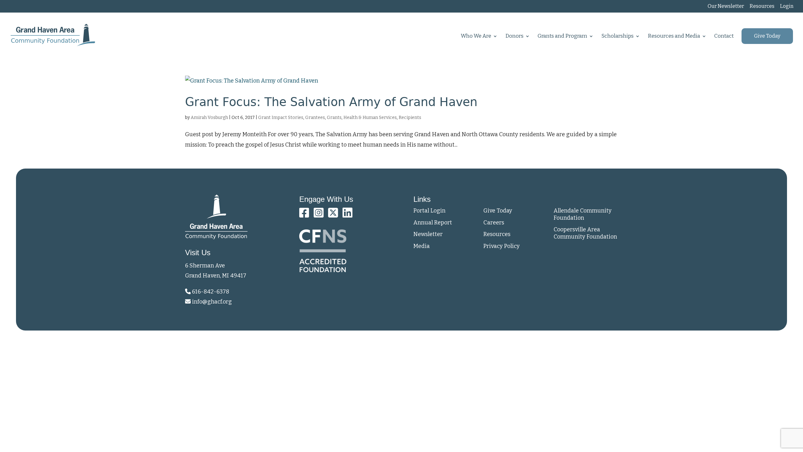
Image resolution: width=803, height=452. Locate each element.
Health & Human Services (370, 117)
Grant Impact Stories (280, 117)
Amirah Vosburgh (209, 117)
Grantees (315, 117)
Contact (724, 36)
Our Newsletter (726, 6)
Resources (762, 6)
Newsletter (428, 234)
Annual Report (432, 222)
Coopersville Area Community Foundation (585, 233)
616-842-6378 (210, 291)
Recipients (410, 117)
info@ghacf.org (212, 301)
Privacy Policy (501, 246)
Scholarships (617, 36)
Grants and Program (562, 36)
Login (787, 6)
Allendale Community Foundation (583, 214)
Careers (493, 222)
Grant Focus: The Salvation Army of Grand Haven (331, 102)
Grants (334, 117)
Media (421, 246)
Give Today (767, 36)
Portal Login (429, 210)
